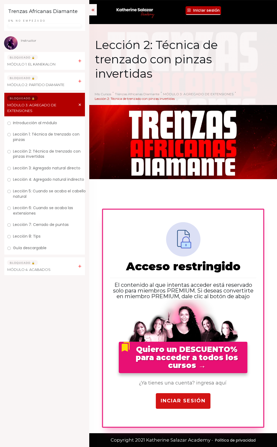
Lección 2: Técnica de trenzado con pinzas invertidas (47, 154)
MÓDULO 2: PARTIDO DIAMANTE (35, 85)
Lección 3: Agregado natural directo (46, 168)
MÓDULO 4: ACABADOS (29, 269)
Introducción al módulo (35, 123)
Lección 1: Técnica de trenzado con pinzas (46, 137)
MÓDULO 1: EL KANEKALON (31, 64)
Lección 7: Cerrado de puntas (41, 224)
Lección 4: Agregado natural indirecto (48, 179)
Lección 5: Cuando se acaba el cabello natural (49, 193)
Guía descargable (30, 248)
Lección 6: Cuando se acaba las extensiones (43, 210)
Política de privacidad (235, 440)
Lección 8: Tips (27, 236)
